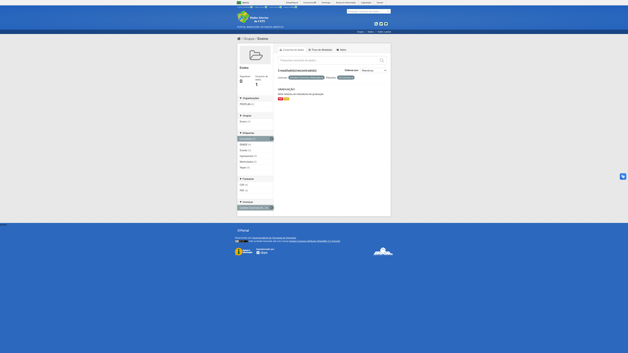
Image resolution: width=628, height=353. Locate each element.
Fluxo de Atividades (321, 49)
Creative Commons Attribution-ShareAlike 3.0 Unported (314, 241)
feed (376, 25)
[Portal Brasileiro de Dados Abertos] (272, 17)
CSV (286, 98)
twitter (381, 25)
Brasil (245, 2)
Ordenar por (351, 70)
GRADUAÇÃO (286, 89)
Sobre (342, 49)
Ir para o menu (260, 7)
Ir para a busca (275, 7)
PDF (280, 98)
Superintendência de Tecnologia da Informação (274, 237)
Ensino (262, 38)
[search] (388, 11)
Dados (371, 32)
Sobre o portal (384, 32)
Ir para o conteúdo (244, 7)
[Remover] (322, 77)
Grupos (360, 32)
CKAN (261, 252)
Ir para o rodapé (289, 7)
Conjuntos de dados (293, 49)
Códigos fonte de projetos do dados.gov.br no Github (386, 25)
